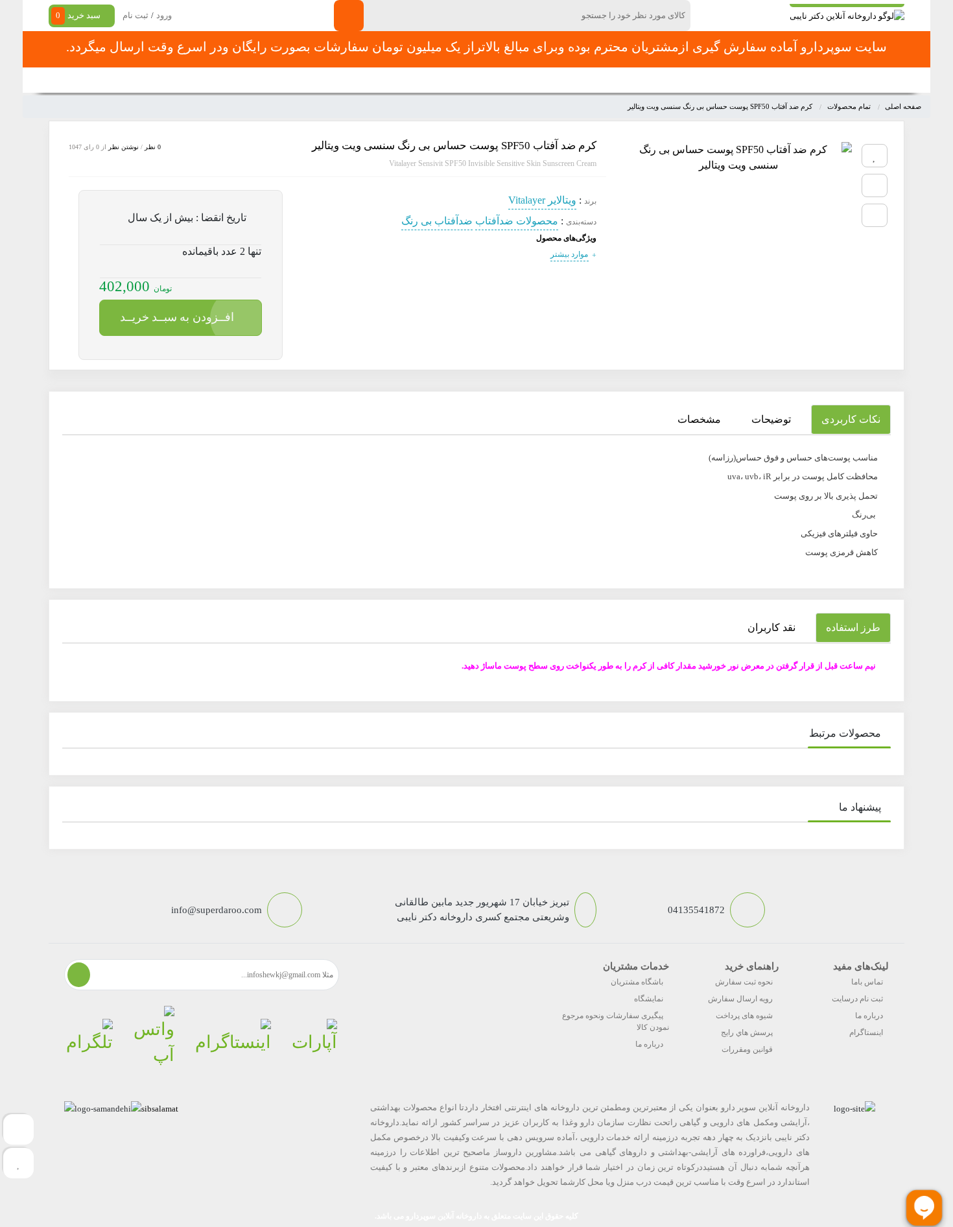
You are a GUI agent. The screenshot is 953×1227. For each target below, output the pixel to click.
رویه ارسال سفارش (740, 998)
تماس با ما (341, 80)
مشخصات (699, 419)
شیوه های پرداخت (744, 1015)
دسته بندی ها (661, 80)
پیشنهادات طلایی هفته (491, 80)
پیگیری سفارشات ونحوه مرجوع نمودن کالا (615, 1021)
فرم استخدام (405, 80)
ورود (164, 15)
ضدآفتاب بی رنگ (437, 220)
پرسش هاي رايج (747, 1032)
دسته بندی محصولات (824, 80)
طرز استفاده (853, 627)
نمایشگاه (648, 998)
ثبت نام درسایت (857, 998)
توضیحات (771, 419)
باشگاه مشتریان (637, 981)
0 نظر (153, 146)
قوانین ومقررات (747, 1049)
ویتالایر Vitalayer (542, 200)
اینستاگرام (866, 1032)
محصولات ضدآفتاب (516, 220)
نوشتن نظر (123, 146)
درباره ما (869, 1015)
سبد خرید (78, 15)
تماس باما (867, 981)
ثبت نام (135, 15)
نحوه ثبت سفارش (213, 80)
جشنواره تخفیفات (584, 80)
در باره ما (284, 80)
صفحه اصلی (728, 80)
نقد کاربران (771, 627)
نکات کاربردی (850, 419)
